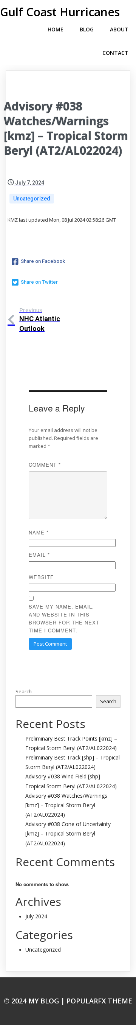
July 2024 (36, 916)
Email (39, 554)
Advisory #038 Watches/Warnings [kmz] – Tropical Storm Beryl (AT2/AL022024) (66, 805)
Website (41, 577)
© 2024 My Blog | (35, 1000)
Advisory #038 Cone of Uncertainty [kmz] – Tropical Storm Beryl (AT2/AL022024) (68, 833)
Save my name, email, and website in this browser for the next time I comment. (64, 618)
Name (39, 532)
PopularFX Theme (99, 1000)
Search (23, 691)
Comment (45, 464)
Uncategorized (31, 199)
